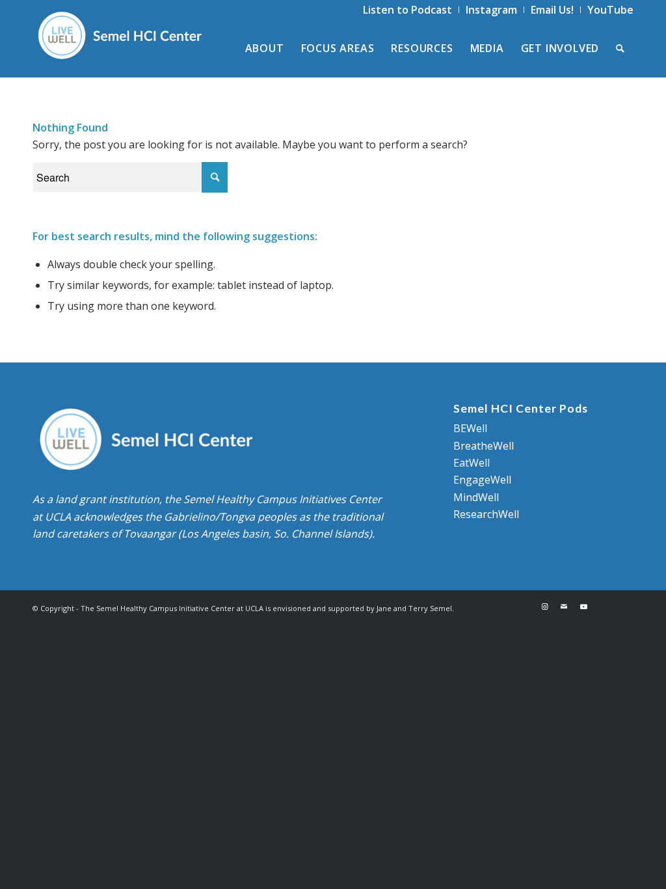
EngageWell (482, 479)
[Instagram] (544, 606)
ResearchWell (486, 514)
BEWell (470, 428)
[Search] (620, 48)
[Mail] (564, 606)
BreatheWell (483, 446)
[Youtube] (583, 606)
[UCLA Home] (613, 606)
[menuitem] (407, 10)
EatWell (471, 463)
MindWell (476, 497)
